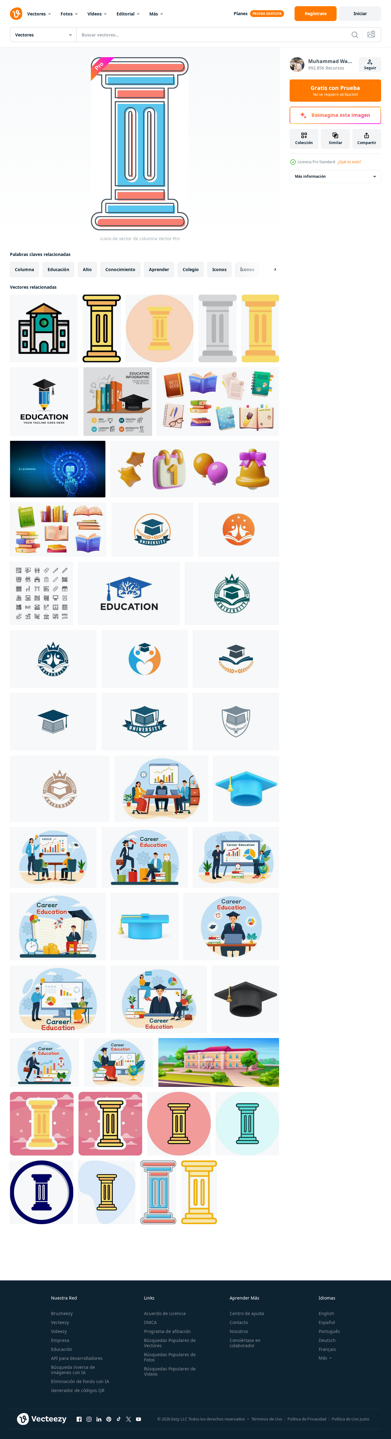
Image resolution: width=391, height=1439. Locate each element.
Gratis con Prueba (335, 90)
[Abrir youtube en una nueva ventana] (138, 1418)
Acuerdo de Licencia (165, 1313)
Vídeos (94, 14)
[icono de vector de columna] (102, 328)
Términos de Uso (266, 1419)
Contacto (239, 1322)
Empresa (60, 1340)
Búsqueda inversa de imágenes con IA (73, 1369)
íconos (247, 269)
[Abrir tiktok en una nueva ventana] (118, 1418)
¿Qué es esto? (349, 161)
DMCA (150, 1322)
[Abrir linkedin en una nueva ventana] (98, 1418)
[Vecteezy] (16, 13)
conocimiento (120, 269)
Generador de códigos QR (77, 1390)
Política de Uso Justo (350, 1419)
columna (24, 269)
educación (58, 269)
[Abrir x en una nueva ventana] (128, 1418)
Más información (310, 176)
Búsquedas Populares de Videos (170, 1371)
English (326, 1313)
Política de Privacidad (306, 1419)
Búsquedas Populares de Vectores (170, 1342)
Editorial (125, 14)
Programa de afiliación (167, 1331)
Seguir (370, 67)
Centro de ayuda (247, 1313)
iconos (219, 269)
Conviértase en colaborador (245, 1342)
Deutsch (327, 1340)
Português (329, 1331)
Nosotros (239, 1331)
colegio (191, 269)
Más (153, 14)
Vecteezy (60, 1322)
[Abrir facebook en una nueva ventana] (79, 1418)
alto (87, 269)
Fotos (67, 14)
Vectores (36, 14)
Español (327, 1322)
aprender (159, 269)
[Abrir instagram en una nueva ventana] (89, 1418)
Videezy (59, 1331)
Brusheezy (62, 1313)
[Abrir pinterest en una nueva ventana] (108, 1418)
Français (327, 1349)
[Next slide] (270, 269)
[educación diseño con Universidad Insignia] (152, 529)
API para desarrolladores (77, 1358)
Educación (61, 1349)
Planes (241, 13)
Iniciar (360, 13)
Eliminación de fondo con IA (80, 1381)
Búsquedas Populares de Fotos (170, 1357)
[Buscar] (355, 34)
